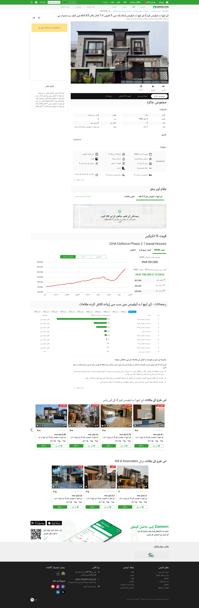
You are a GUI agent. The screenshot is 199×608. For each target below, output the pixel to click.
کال (43, 445)
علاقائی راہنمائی (135, 2)
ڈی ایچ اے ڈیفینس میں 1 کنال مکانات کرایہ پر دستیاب (49, 103)
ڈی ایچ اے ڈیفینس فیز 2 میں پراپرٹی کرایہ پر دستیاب (49, 98)
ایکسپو (131, 582)
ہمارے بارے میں (163, 572)
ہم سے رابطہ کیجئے (162, 575)
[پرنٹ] (39, 18)
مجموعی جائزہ (159, 96)
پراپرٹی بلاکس (149, 2)
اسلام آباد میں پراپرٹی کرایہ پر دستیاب (51, 93)
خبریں (132, 575)
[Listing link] (51, 426)
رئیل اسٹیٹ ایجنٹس (127, 585)
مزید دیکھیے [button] (80, 180)
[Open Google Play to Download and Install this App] (38, 524)
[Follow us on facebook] (62, 588)
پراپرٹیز (161, 2)
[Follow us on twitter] (62, 594)
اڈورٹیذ (166, 585)
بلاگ (124, 2)
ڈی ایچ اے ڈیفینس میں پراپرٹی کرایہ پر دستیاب (49, 95)
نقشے (118, 2)
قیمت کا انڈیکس (125, 96)
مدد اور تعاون (164, 582)
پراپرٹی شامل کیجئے (127, 588)
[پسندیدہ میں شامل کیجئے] (37, 425)
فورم (132, 578)
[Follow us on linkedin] (57, 594)
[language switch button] (42, 2)
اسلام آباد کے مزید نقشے (83, 196)
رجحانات (108, 96)
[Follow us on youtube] (52, 588)
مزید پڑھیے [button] (79, 388)
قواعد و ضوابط (163, 588)
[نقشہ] (42, 425)
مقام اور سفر (142, 96)
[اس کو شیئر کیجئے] (40, 425)
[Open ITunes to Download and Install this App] (54, 524)
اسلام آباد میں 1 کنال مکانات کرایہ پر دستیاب (49, 101)
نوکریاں (166, 578)
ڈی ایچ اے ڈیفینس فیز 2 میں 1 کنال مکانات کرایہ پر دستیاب (49, 106)
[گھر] (167, 2)
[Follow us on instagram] (57, 588)
